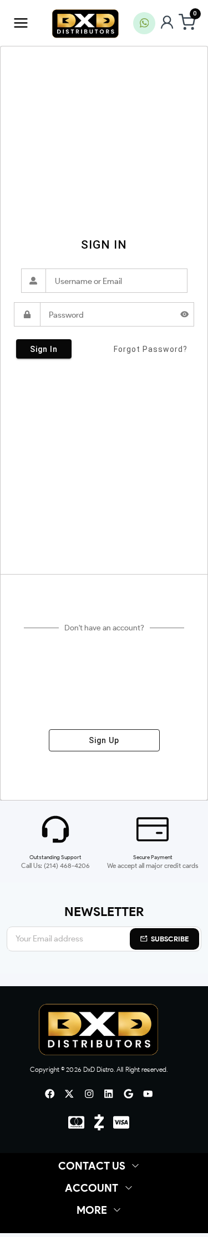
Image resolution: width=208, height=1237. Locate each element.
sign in (44, 349)
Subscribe (170, 939)
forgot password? (150, 349)
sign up (104, 740)
